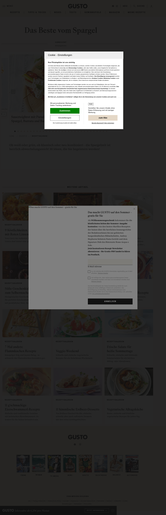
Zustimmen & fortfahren (64, 111)
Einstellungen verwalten (64, 118)
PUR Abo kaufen (103, 118)
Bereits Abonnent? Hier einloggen (103, 123)
